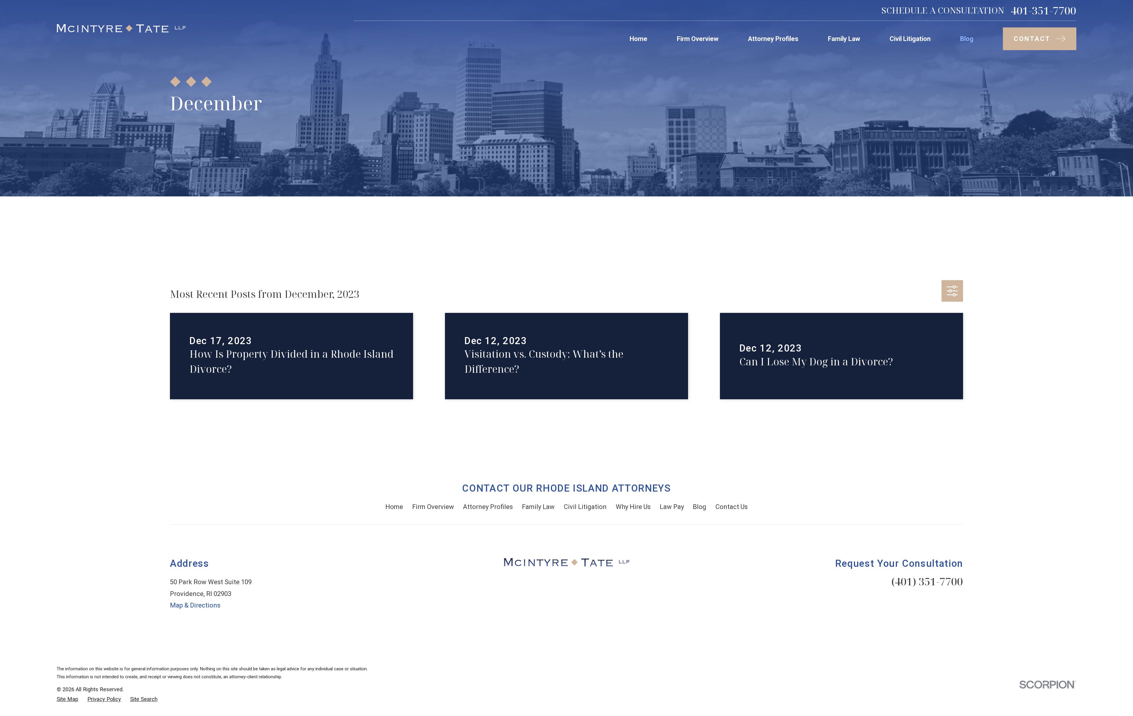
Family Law (538, 506)
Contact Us (732, 506)
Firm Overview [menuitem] (697, 38)
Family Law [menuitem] (844, 38)
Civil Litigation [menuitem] (910, 38)
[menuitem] (67, 699)
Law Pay (672, 506)
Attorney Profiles (488, 506)
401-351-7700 (1043, 10)
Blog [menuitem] (966, 38)
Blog (699, 506)
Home (394, 506)
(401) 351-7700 (927, 581)
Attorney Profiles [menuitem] (773, 38)
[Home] (121, 28)
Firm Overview (433, 506)
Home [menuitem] (638, 38)
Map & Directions (195, 605)
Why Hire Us (633, 506)
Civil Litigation (585, 506)
